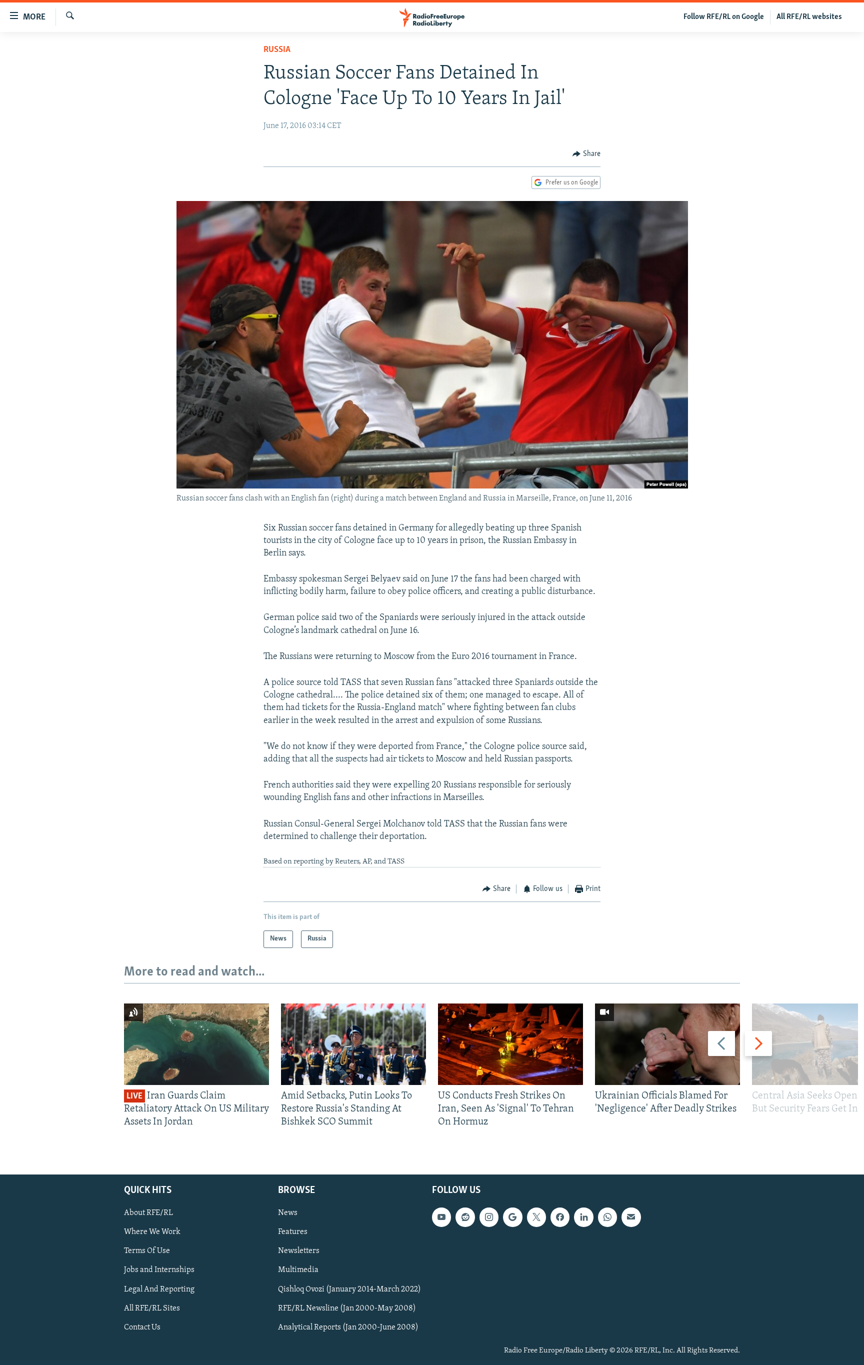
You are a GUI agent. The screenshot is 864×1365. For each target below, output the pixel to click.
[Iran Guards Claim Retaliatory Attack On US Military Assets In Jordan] (196, 1044)
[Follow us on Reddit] (465, 1217)
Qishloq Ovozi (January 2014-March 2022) (349, 1289)
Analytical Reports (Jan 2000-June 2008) (348, 1327)
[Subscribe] (631, 1217)
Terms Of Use (147, 1251)
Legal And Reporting (159, 1289)
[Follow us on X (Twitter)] (536, 1217)
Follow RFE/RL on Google (724, 17)
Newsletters (299, 1251)
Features (293, 1232)
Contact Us (142, 1327)
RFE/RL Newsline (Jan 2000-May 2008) (347, 1308)
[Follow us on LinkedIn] (583, 1217)
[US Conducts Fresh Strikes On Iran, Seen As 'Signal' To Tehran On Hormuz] (510, 1044)
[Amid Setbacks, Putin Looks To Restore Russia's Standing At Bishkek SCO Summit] (353, 1044)
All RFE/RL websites (809, 17)
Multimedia (298, 1270)
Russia (277, 50)
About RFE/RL (148, 1213)
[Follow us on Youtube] (441, 1217)
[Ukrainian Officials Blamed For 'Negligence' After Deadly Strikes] (667, 1044)
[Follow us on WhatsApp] (607, 1217)
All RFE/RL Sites (152, 1308)
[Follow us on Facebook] (560, 1217)
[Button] (586, 154)
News (288, 1213)
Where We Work (152, 1232)
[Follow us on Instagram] (489, 1217)
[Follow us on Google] (512, 1217)
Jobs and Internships (159, 1270)
